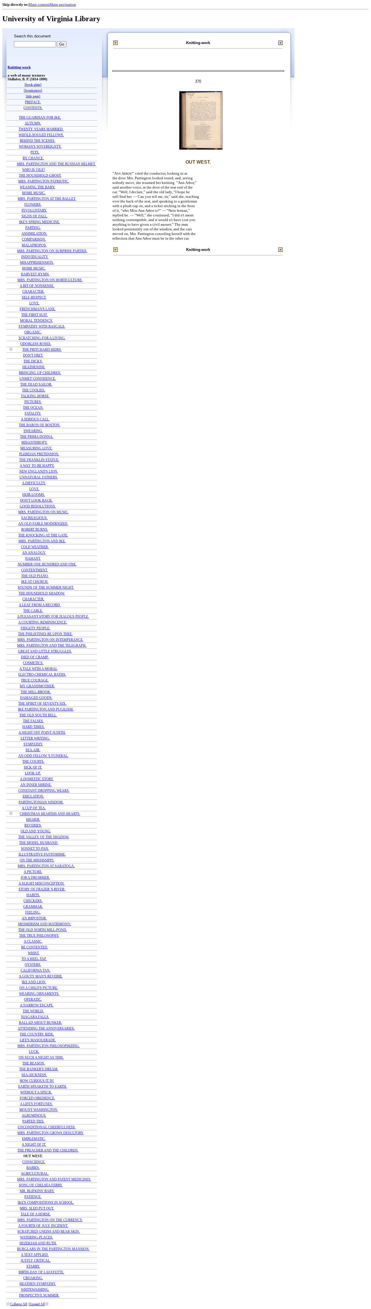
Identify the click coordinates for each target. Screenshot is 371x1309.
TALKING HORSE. (35, 396)
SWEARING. (33, 431)
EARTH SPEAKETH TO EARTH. (42, 1087)
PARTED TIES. (33, 1121)
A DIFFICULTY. (34, 483)
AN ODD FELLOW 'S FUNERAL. (43, 756)
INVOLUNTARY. (34, 210)
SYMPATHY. (33, 744)
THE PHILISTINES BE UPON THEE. (45, 634)
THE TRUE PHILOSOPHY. (39, 936)
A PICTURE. (33, 872)
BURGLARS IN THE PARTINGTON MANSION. (53, 1249)
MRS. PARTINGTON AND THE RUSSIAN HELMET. (56, 164)
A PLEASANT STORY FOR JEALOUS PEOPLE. (53, 617)
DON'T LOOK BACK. (36, 500)
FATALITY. (33, 413)
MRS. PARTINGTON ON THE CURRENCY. (50, 1220)
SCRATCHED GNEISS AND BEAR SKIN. (48, 1232)
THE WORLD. (33, 1011)
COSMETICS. (33, 663)
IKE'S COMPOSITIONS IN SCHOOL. (46, 1203)
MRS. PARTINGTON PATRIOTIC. (43, 181)
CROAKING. (33, 1278)
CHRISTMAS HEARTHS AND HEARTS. (50, 814)
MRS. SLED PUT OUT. (37, 1208)
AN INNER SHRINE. (36, 785)
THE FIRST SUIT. (34, 315)
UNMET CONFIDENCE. (37, 379)
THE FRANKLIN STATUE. (39, 460)
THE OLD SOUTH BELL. (38, 715)
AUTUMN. (33, 123)
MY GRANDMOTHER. (37, 686)
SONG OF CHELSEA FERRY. (41, 1185)
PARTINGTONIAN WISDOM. (41, 802)
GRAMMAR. (33, 907)
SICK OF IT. (33, 767)
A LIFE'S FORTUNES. (36, 1104)
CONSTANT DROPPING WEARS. (44, 791)
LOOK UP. (33, 773)
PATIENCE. (32, 1197)
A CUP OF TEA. (34, 808)
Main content (39, 4)
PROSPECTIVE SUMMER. (39, 1295)
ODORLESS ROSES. (35, 344)
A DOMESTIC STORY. (37, 779)
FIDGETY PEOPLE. (35, 628)
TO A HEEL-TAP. (34, 959)
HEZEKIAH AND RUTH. (38, 1243)
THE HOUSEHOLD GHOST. (40, 176)
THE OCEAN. (33, 408)
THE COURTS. (33, 762)
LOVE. (34, 303)
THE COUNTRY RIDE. (37, 1034)
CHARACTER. (33, 292)
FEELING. (33, 912)
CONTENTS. (33, 108)
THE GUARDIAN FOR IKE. (40, 118)
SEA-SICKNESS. (34, 1075)
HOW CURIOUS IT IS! (37, 1081)
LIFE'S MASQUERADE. (38, 1040)
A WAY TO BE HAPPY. (37, 466)
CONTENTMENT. (34, 570)
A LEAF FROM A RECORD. (40, 605)
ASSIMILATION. (34, 234)
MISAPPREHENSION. (37, 263)
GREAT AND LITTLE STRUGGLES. (45, 651)
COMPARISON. (34, 239)
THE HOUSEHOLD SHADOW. (42, 593)
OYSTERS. (33, 965)
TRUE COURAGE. (35, 680)
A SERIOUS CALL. (35, 419)
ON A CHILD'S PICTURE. (38, 988)
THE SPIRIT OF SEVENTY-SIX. (42, 704)
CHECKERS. (33, 901)
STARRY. (33, 1266)
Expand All (37, 1304)
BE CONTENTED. (34, 947)
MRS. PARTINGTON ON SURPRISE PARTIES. (52, 251)
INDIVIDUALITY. (34, 257)
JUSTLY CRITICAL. (36, 1261)
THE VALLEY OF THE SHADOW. (43, 837)
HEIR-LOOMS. (33, 495)
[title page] (33, 96)
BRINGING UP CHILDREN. (40, 373)
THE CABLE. (33, 611)
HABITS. (33, 895)
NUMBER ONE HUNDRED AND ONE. (47, 564)
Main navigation (63, 4)
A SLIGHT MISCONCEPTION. (42, 883)
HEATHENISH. (33, 367)
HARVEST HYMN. (35, 274)
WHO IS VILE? (33, 170)
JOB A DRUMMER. (35, 878)
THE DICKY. (33, 361)
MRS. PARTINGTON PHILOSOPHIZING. (48, 1046)
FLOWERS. (32, 205)
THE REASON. (33, 1063)
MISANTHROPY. (34, 442)
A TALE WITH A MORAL (38, 669)
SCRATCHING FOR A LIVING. (42, 338)
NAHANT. (33, 559)
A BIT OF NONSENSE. (37, 286)
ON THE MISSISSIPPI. (37, 860)
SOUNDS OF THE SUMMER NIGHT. (46, 588)
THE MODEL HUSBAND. (38, 843)
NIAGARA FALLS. (35, 1017)
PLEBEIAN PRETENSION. (39, 454)
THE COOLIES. (33, 390)
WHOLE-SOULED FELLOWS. (41, 135)
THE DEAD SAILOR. (36, 384)
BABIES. (33, 1168)
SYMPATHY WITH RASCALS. (42, 326)
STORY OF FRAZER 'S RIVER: (42, 889)
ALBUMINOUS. (34, 1116)
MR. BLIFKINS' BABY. (37, 1191)
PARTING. (33, 228)
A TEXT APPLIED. (35, 1255)
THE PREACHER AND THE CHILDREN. (48, 1150)
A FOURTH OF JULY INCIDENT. (43, 1226)
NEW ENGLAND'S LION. (38, 471)
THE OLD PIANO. (35, 576)
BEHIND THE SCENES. (37, 141)
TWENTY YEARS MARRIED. (41, 129)
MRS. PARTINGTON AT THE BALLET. (47, 199)
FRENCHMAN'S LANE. (38, 309)
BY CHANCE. (33, 158)
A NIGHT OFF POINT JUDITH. (42, 733)
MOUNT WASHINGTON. (38, 1110)
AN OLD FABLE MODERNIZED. (43, 524)
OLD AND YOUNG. (36, 831)
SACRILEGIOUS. (34, 518)
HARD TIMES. (33, 727)
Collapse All (18, 1304)
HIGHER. (33, 820)
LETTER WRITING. (35, 738)
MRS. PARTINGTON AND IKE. (42, 541)
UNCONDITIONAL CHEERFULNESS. (47, 1127)
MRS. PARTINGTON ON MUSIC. (43, 512)
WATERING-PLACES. (36, 1237)
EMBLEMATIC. (34, 1139)
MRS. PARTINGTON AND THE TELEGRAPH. (51, 646)
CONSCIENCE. (33, 1162)
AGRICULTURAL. (35, 1174)
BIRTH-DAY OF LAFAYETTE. (41, 1272)
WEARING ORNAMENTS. (39, 994)
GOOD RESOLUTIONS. (38, 506)
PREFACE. (33, 102)
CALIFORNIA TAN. (35, 970)
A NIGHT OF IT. (34, 1145)
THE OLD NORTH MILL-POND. (42, 930)
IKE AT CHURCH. (34, 582)
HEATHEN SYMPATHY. (37, 1284)
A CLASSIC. (33, 941)
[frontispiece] (33, 91)
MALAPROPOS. (34, 245)
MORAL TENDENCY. (36, 321)
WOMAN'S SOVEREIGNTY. (40, 147)
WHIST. (33, 953)
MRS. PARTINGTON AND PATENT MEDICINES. (54, 1179)
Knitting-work (19, 67)
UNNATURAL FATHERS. (38, 477)
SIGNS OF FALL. (34, 216)
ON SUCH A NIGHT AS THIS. (41, 1058)
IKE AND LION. (34, 982)
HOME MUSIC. (34, 193)
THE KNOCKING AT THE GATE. (43, 535)
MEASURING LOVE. (36, 448)
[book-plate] (33, 85)
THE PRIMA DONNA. (36, 437)
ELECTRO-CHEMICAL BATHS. (42, 675)
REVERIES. (33, 825)
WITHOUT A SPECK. (36, 1092)
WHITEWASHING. (35, 1290)
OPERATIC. (33, 999)
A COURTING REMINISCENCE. (42, 622)
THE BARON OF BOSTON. (39, 425)
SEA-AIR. (33, 750)
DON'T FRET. (33, 355)
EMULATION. (33, 796)
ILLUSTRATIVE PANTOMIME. (42, 854)
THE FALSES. (33, 721)
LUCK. (34, 1052)
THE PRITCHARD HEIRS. (42, 350)
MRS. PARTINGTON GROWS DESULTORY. (50, 1133)
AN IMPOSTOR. (34, 918)
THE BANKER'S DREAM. (38, 1069)
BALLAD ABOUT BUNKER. (40, 1023)
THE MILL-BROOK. (36, 692)
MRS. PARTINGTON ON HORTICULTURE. (50, 280)
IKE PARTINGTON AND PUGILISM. (46, 709)
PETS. (34, 152)
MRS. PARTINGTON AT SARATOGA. (46, 866)
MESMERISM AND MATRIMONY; (44, 924)
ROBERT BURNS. (34, 529)
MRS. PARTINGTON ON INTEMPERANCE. (50, 640)
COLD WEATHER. (35, 547)
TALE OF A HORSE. (36, 1214)
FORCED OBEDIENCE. (37, 1098)
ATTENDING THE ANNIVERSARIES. (46, 1028)
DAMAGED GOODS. (36, 698)
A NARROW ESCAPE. (37, 1005)
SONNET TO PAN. (35, 849)
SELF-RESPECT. (34, 297)
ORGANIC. (32, 332)
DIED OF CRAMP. (35, 657)
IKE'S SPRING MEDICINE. (39, 222)
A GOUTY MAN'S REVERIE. (41, 976)
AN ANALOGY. (34, 553)
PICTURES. (33, 402)
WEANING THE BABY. (37, 187)
